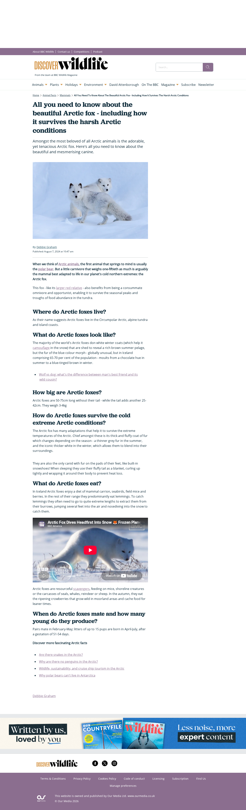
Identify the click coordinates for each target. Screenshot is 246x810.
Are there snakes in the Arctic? (61, 655)
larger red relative (69, 288)
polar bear (45, 269)
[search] (208, 67)
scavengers (81, 589)
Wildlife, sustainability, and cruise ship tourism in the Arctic (81, 668)
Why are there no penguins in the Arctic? (68, 661)
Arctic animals (68, 264)
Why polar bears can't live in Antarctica (67, 675)
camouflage (41, 348)
